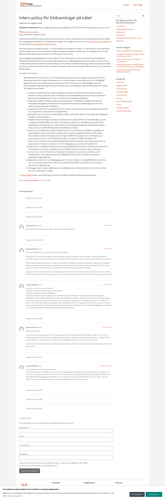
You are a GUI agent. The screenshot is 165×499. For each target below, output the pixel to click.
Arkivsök (122, 26)
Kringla (45, 44)
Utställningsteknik (124, 111)
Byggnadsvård (122, 85)
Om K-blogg (137, 5)
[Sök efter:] (131, 15)
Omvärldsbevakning (124, 101)
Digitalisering (122, 88)
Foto (48, 180)
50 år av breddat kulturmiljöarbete (130, 51)
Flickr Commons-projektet (98, 41)
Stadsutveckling (123, 108)
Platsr (54, 44)
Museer (119, 98)
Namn (21, 436)
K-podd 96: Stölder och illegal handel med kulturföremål (131, 55)
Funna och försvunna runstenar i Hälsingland (129, 60)
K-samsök (38, 44)
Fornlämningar (122, 92)
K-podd (126, 5)
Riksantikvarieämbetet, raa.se (130, 38)
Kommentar (24, 428)
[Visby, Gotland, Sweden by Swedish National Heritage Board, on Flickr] (28, 32)
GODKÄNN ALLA (154, 494)
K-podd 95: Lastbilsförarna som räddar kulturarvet (129, 71)
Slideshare (59, 291)
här (55, 465)
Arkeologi (120, 82)
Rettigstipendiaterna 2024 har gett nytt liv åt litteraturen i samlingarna (131, 65)
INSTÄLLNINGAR (136, 494)
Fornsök (122, 32)
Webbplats (23, 454)
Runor (121, 41)
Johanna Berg (26, 175)
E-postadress (24, 445)
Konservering (122, 95)
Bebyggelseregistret (127, 29)
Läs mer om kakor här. (14, 496)
